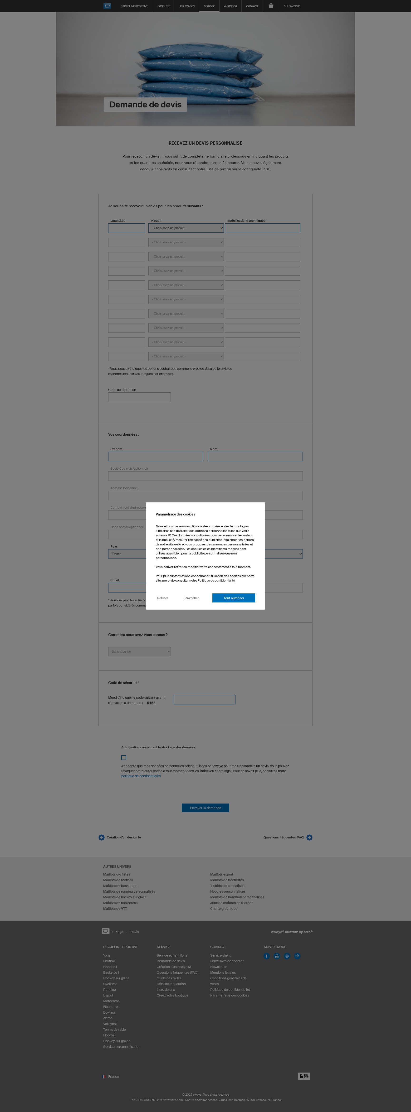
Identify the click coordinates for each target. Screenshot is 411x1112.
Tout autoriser (234, 598)
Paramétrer (191, 598)
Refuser (162, 598)
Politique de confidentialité (216, 580)
